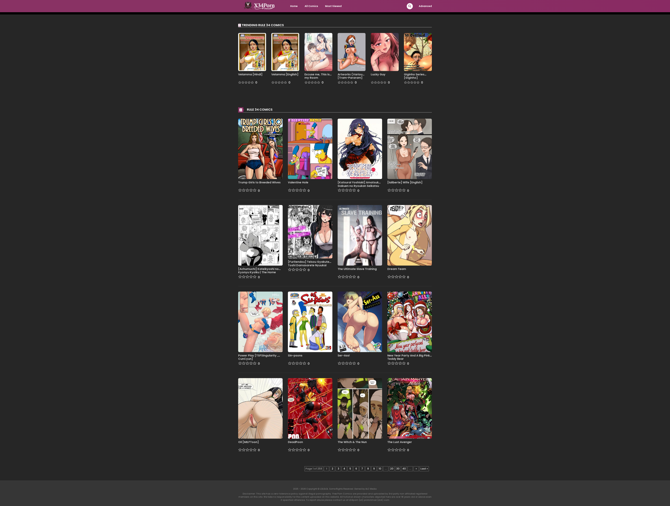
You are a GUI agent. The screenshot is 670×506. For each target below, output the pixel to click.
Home (294, 6)
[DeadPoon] (310, 408)
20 (391, 468)
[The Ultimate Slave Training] (360, 235)
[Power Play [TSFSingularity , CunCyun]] (260, 321)
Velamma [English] (284, 74)
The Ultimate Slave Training (357, 269)
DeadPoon (295, 442)
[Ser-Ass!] (360, 321)
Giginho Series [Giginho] (414, 76)
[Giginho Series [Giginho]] (418, 52)
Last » (424, 468)
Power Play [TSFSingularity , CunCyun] (258, 357)
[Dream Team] (409, 235)
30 (398, 468)
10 (380, 468)
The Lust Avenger (399, 442)
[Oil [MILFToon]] (260, 408)
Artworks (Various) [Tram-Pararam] (351, 76)
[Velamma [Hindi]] (252, 52)
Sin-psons (295, 356)
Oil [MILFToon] (248, 442)
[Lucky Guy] (385, 52)
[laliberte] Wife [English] (404, 182)
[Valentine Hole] (310, 148)
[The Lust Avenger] (409, 408)
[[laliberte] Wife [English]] (409, 148)
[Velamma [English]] (285, 52)
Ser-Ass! (344, 356)
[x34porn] (258, 6)
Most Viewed (333, 6)
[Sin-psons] (310, 321)
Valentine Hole (298, 182)
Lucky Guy (378, 74)
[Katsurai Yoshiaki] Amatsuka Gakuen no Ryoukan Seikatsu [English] (359, 185)
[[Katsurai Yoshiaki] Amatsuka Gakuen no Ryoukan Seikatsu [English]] (360, 148)
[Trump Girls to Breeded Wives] (260, 148)
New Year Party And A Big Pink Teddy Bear (408, 357)
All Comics (311, 6)
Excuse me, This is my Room (317, 76)
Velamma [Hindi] (250, 74)
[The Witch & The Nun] (360, 408)
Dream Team (396, 269)
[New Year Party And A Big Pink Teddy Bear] (409, 321)
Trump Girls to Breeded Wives (259, 182)
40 (404, 468)
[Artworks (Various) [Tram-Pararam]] (352, 52)
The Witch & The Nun (352, 442)
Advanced (425, 6)
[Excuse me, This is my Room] (318, 52)
